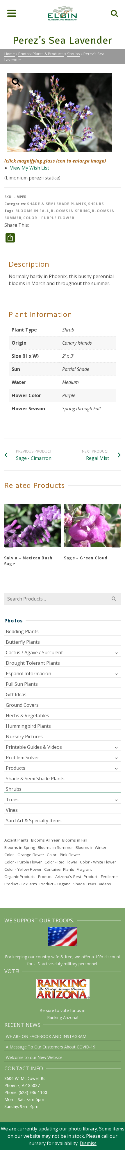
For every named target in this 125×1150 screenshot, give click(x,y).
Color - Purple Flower (48, 217)
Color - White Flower (98, 862)
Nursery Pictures (24, 736)
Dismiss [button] (88, 1143)
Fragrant (84, 869)
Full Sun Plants (22, 684)
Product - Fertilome (101, 876)
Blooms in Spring (70, 210)
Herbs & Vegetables (27, 715)
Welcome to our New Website (34, 1057)
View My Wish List (29, 168)
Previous (9, 540)
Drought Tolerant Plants (33, 663)
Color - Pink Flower (63, 854)
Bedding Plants (22, 631)
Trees (12, 799)
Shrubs (96, 203)
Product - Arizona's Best (59, 876)
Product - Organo (55, 884)
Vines (12, 810)
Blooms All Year (45, 840)
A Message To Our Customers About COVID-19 (50, 1047)
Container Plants (59, 869)
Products (15, 768)
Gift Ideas (16, 694)
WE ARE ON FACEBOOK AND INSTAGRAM (46, 1036)
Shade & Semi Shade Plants (56, 203)
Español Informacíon (28, 673)
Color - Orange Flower (24, 854)
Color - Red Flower (60, 862)
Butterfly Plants (23, 642)
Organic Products (19, 876)
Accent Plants (16, 840)
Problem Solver (22, 757)
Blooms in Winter (91, 847)
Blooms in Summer (55, 847)
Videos (105, 884)
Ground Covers (22, 705)
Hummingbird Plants (28, 726)
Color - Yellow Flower (23, 869)
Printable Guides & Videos (34, 747)
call (104, 1136)
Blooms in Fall (32, 210)
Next (116, 540)
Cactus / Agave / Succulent (34, 652)
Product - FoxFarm (20, 884)
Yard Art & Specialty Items (34, 820)
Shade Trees (84, 884)
